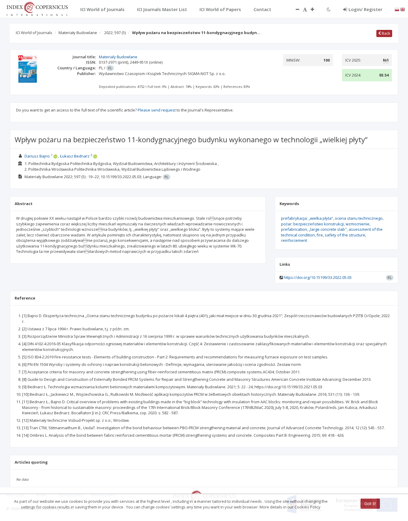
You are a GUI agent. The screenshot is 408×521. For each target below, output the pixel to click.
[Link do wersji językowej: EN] (402, 9)
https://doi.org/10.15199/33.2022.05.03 (318, 277)
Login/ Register (365, 9)
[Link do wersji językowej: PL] (397, 9)
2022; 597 (115, 32)
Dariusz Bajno (37, 156)
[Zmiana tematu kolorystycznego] (328, 9)
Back (385, 33)
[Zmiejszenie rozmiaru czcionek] (294, 9)
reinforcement (294, 240)
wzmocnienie (357, 224)
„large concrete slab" (328, 229)
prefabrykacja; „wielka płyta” (307, 218)
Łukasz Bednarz (75, 156)
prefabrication (294, 229)
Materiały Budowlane (78, 32)
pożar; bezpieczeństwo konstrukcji (312, 224)
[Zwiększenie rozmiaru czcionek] (315, 9)
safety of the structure (345, 235)
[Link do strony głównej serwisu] (37, 8)
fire (320, 235)
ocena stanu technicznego (359, 218)
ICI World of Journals (34, 32)
